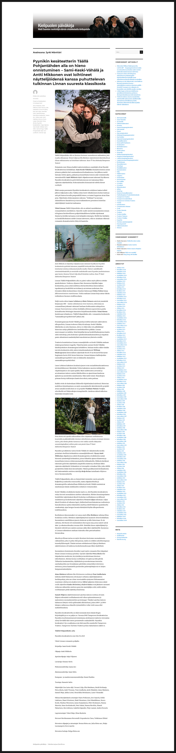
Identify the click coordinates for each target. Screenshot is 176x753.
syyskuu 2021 (121, 366)
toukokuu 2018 (121, 408)
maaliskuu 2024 (122, 318)
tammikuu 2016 (121, 441)
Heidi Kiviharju (40, 113)
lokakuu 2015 (121, 447)
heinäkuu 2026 (121, 269)
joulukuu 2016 (121, 428)
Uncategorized (37, 103)
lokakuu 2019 (121, 385)
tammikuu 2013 (121, 497)
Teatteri (119, 212)
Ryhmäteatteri (121, 187)
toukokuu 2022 (121, 354)
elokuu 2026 (120, 268)
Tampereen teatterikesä (124, 199)
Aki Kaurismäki (121, 118)
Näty (118, 172)
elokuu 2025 (120, 287)
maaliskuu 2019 (121, 393)
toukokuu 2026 (121, 271)
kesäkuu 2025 (121, 291)
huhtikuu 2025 (121, 295)
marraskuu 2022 (122, 345)
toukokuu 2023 (121, 337)
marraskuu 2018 (122, 399)
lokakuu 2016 (121, 431)
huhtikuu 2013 (121, 491)
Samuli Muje (40, 129)
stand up (119, 191)
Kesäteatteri (42, 101)
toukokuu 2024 (121, 314)
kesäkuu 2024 (121, 312)
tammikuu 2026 (122, 279)
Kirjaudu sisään (121, 533)
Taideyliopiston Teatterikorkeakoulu (128, 195)
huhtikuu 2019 (121, 391)
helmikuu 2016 (121, 439)
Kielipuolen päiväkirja (39, 96)
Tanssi (119, 202)
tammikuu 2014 (121, 476)
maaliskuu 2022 (122, 358)
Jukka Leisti (39, 117)
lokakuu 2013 (121, 482)
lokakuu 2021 (121, 364)
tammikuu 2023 (122, 343)
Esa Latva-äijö (37, 111)
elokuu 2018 (120, 404)
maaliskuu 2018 (121, 412)
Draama (35, 101)
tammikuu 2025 (121, 300)
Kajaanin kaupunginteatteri (125, 139)
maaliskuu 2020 (122, 379)
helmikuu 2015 (121, 457)
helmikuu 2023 (121, 341)
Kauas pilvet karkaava (123, 143)
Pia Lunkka (120, 181)
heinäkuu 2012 (121, 507)
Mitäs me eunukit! (130, 252)
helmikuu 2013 (121, 495)
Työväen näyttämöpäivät (124, 222)
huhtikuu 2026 (121, 273)
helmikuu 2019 (121, 395)
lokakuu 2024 (121, 304)
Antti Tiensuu (42, 107)
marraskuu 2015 (122, 445)
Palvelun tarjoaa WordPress (56, 744)
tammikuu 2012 (121, 514)
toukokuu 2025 (121, 293)
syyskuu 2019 (121, 387)
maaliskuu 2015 (121, 455)
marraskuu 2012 (122, 499)
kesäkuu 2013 (121, 487)
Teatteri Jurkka (121, 214)
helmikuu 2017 (121, 426)
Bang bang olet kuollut (130, 254)
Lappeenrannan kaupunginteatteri (127, 160)
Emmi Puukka (43, 109)
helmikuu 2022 (121, 360)
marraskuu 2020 (122, 372)
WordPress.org (121, 539)
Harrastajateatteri (122, 133)
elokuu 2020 (120, 377)
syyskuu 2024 (121, 306)
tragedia (119, 220)
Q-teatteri (120, 185)
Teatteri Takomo (122, 216)
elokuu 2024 (120, 308)
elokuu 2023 (120, 331)
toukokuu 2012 (121, 511)
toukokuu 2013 (121, 489)
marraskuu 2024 (122, 302)
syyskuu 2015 (121, 449)
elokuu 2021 (120, 368)
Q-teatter (120, 183)
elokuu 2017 (120, 422)
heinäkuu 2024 (121, 310)
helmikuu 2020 (121, 381)
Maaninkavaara (121, 164)
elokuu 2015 (120, 451)
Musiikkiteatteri (122, 168)
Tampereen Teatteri (123, 197)
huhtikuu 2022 (121, 356)
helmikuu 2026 (121, 277)
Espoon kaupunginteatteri (125, 127)
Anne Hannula (121, 120)
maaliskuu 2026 (122, 275)
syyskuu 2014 (121, 466)
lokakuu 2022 (121, 347)
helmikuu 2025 (121, 298)
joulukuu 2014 (121, 460)
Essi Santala (120, 129)
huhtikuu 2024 (121, 316)
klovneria (120, 148)
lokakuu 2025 (121, 283)
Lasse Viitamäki (37, 121)
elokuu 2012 (120, 505)
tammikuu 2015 (121, 458)
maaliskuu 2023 (122, 339)
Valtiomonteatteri (122, 226)
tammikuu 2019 (121, 397)
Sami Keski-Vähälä (38, 127)
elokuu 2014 (120, 468)
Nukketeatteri (121, 174)
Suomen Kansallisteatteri (124, 193)
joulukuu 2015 (121, 443)
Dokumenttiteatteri (123, 123)
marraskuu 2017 (121, 416)
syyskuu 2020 (121, 376)
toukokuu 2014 (121, 470)
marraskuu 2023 (122, 325)
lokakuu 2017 (121, 418)
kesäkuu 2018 (121, 406)
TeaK (118, 208)
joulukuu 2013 (121, 478)
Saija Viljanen (45, 125)
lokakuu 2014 (121, 464)
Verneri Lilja (42, 132)
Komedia (120, 152)
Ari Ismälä (120, 121)
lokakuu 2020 (121, 374)
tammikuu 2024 (122, 322)
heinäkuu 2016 (121, 435)
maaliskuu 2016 (121, 437)
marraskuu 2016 (122, 430)
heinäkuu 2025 (121, 289)
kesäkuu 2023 (121, 335)
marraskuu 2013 (122, 480)
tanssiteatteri (121, 204)
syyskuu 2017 (121, 420)
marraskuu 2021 (122, 362)
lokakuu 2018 (121, 401)
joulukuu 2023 (121, 323)
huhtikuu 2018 (121, 410)
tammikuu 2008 (122, 520)
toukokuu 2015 (121, 453)
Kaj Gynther (120, 137)
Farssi (119, 131)
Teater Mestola (121, 210)
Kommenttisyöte (122, 537)
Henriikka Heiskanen (39, 115)
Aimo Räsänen (37, 105)
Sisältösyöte (120, 535)
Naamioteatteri (121, 170)
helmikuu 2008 (121, 518)
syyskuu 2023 (121, 329)
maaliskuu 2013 (121, 493)
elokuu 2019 (120, 389)
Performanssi (121, 179)
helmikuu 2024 (121, 320)
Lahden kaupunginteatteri (125, 158)
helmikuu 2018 (121, 414)
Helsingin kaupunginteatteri (125, 135)
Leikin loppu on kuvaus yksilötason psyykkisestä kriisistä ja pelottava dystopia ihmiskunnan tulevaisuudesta (128, 93)
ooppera (119, 175)
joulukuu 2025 (121, 281)
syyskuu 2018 (121, 403)
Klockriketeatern (122, 147)
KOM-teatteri (121, 150)
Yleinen (119, 228)
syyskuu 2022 (121, 349)
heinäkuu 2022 (121, 352)
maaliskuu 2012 (121, 513)
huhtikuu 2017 (121, 424)
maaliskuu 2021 (121, 370)
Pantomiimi (120, 177)
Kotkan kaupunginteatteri (125, 154)
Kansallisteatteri (122, 141)
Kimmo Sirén (42, 119)
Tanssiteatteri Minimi (123, 206)
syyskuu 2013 (121, 484)
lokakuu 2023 (121, 327)
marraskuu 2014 (122, 462)
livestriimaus (121, 162)
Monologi (120, 166)
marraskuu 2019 (122, 383)
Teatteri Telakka (122, 218)
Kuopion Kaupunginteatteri (125, 156)
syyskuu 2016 (121, 433)
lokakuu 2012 (121, 501)
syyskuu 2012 (121, 503)
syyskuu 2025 (121, 285)
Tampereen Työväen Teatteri (126, 201)
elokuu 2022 (120, 350)
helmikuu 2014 (121, 474)
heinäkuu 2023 (121, 333)
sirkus (119, 189)
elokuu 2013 (120, 486)
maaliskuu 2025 (121, 296)
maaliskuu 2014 (121, 472)
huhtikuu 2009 (121, 516)
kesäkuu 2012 (121, 509)
